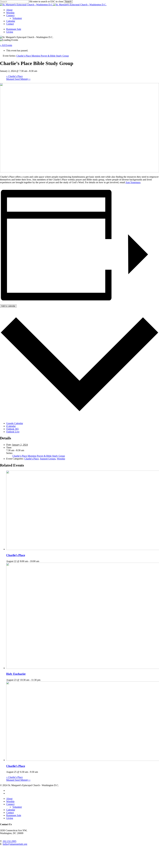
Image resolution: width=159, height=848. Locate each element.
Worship (61, 458)
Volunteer (17, 807)
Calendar (10, 809)
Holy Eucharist (15, 673)
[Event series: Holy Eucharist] (42, 680)
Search (68, 1)
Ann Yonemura (132, 182)
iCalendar (11, 426)
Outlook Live (12, 431)
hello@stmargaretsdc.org (15, 844)
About (9, 798)
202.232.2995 (9, 841)
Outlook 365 (12, 429)
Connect (10, 804)
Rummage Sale (13, 815)
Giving (9, 818)
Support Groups (48, 458)
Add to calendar (8, 306)
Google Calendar (14, 423)
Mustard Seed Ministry (18, 79)
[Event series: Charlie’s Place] (41, 561)
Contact (10, 812)
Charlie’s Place (14, 76)
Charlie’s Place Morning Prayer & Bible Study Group (38, 456)
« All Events (6, 45)
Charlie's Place (31, 458)
